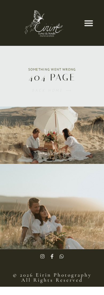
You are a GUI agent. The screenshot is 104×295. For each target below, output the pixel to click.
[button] (89, 23)
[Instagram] (42, 256)
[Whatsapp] (61, 256)
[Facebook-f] (52, 256)
